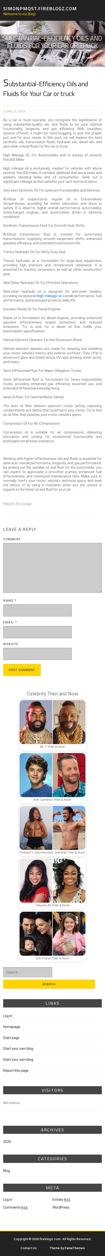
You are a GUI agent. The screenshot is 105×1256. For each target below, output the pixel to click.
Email (10, 622)
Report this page (17, 503)
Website (11, 644)
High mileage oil (49, 296)
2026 (7, 1142)
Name (9, 600)
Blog (6, 1171)
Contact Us (29, 1248)
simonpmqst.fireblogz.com (40, 8)
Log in (7, 1016)
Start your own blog (18, 1048)
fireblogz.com (50, 1239)
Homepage (11, 1027)
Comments (15, 1207)
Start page (11, 1038)
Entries (61, 1200)
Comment (12, 539)
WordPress (60, 1207)
